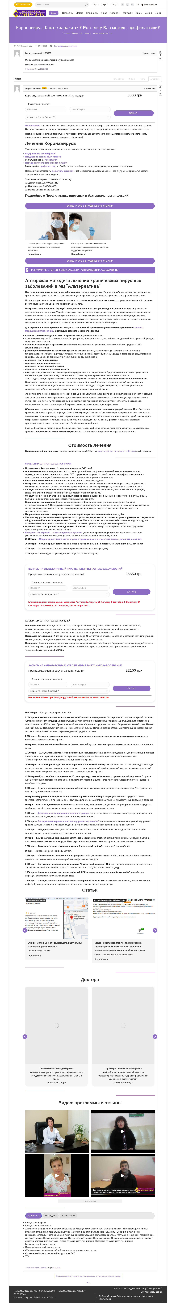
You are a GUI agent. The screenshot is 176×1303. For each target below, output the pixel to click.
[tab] (90, 270)
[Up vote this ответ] (160, 87)
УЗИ (27, 1256)
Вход (88, 1282)
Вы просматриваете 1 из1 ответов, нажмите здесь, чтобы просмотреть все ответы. (88, 1276)
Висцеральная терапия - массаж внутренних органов (53, 532)
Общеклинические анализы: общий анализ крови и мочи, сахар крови (61, 1250)
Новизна (131, 79)
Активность (154, 79)
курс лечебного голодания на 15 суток (117, 451)
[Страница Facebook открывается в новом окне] (122, 4)
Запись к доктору (55, 1082)
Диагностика (34, 1216)
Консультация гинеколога (38, 1225)
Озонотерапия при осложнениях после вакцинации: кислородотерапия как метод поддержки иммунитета (89, 247)
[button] (25, 930)
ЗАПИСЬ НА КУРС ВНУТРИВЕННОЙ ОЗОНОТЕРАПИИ (90, 206)
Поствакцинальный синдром (65, 46)
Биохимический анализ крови (40, 1244)
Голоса (142, 79)
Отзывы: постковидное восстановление (109, 900)
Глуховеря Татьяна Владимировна (123, 1068)
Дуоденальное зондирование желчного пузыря (63, 813)
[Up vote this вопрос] (160, 52)
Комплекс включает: (39, 104)
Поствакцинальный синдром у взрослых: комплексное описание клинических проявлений (46, 247)
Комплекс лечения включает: (47, 582)
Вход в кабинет (150, 4)
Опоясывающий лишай (36, 900)
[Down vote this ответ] (160, 94)
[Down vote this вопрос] (160, 58)
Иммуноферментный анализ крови (42, 1247)
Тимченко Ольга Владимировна (56, 1068)
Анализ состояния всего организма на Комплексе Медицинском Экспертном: (64, 1229)
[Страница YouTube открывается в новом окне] (132, 4)
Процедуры (50, 1216)
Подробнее (33, 254)
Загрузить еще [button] (90, 1201)
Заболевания (68, 1216)
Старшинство (119, 79)
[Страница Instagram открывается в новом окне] (127, 4)
